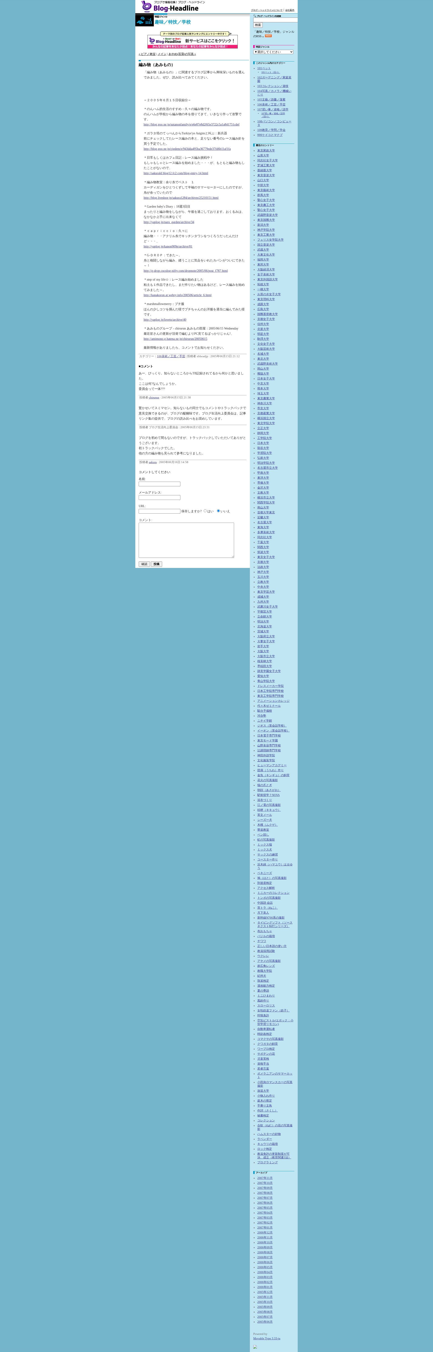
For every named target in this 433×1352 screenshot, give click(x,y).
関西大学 (263, 547)
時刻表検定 (264, 1034)
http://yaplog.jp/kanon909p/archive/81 (168, 246)
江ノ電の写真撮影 (269, 805)
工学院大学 (264, 438)
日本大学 (263, 443)
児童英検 (263, 1058)
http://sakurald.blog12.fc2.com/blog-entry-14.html (176, 173)
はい (210, 511)
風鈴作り (263, 1000)
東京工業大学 (266, 234)
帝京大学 (263, 408)
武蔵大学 (263, 249)
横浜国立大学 (266, 418)
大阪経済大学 (266, 269)
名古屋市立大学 (267, 467)
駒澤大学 (263, 339)
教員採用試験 (266, 951)
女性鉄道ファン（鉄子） (273, 1010)
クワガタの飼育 (267, 1043)
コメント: (145, 520)
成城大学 (263, 596)
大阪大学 (263, 651)
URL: (142, 506)
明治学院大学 (266, 462)
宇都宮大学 (264, 611)
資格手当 (263, 1063)
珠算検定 (263, 980)
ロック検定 (264, 1149)
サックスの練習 (267, 854)
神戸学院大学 (266, 229)
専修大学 (263, 482)
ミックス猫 (264, 844)
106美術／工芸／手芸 (171, 356)
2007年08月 (265, 1192)
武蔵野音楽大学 (267, 215)
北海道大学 (264, 626)
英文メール (264, 815)
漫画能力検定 (266, 985)
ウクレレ (263, 956)
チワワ (261, 941)
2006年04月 (265, 1272)
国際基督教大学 (267, 314)
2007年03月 (265, 1217)
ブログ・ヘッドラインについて (267, 10)
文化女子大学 (266, 343)
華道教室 (263, 829)
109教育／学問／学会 (271, 130)
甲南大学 (263, 472)
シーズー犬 (264, 819)
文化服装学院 (266, 760)
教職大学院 (264, 970)
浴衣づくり (264, 800)
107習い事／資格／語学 (272, 109)
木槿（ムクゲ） (267, 824)
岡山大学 (263, 368)
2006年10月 (265, 1242)
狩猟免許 (263, 1015)
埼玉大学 (263, 393)
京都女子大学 (266, 319)
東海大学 (263, 527)
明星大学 (263, 334)
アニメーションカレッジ (273, 700)
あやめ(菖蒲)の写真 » (182, 54)
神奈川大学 (264, 403)
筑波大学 (263, 552)
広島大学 (263, 309)
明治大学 (263, 621)
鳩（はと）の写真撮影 (272, 878)
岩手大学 (263, 646)
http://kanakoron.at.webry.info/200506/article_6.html (178, 295)
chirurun (154, 397)
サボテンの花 (266, 1053)
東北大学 (263, 358)
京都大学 (263, 562)
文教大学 (263, 492)
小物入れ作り (266, 1095)
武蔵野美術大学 (267, 363)
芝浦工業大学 (266, 165)
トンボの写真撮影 (269, 897)
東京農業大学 (266, 398)
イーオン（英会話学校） (273, 730)
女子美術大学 (266, 274)
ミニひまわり (266, 995)
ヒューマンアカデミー (272, 765)
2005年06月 (265, 1321)
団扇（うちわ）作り (270, 770)
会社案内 (289, 10)
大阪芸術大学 (266, 348)
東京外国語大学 (267, 279)
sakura (153, 462)
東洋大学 (263, 477)
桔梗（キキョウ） (269, 810)
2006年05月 (265, 1267)
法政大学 (263, 567)
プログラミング (267, 1162)
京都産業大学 (266, 413)
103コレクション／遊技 (272, 86)
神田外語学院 (266, 755)
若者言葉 (263, 1068)
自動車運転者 (266, 1029)
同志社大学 (264, 537)
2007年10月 (265, 1183)
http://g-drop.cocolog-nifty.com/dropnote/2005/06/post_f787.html (186, 270)
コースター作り (267, 859)
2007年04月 (265, 1212)
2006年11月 (265, 1237)
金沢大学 (263, 487)
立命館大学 (264, 616)
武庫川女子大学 (267, 606)
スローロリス (266, 1005)
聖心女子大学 (266, 200)
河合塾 (261, 715)
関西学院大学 (266, 502)
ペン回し (263, 834)
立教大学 (263, 581)
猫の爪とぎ (264, 785)
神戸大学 (263, 572)
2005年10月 (265, 1302)
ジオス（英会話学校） (272, 725)
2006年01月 (265, 1287)
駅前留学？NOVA (268, 795)
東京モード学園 (267, 740)
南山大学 (263, 507)
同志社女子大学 (267, 160)
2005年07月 (265, 1316)
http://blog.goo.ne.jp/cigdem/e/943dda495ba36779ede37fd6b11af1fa (187, 149)
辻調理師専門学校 (269, 750)
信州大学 (263, 324)
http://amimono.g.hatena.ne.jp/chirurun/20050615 (175, 339)
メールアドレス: (150, 492)
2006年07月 (265, 1257)
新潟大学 (263, 224)
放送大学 (263, 1090)
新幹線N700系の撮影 (271, 917)
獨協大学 (263, 373)
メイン (162, 54)
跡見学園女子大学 (269, 671)
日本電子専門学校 (269, 735)
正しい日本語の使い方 (272, 946)
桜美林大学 (264, 661)
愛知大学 (263, 676)
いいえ (225, 511)
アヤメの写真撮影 (269, 961)
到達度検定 (264, 883)
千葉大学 (263, 542)
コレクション (266, 1120)
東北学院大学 (266, 423)
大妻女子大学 (266, 641)
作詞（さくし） (267, 1110)
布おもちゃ (264, 931)
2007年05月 (265, 1207)
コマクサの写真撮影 (270, 1039)
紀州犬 (261, 975)
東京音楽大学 (266, 175)
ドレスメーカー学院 (270, 686)
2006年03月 (265, 1277)
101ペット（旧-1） (270, 72)
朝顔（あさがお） (269, 790)
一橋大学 (263, 289)
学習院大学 (264, 453)
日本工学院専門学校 (270, 691)
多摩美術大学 (266, 532)
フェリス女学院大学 (270, 239)
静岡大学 (263, 433)
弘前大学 (263, 458)
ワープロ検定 (266, 1048)
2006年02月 (265, 1282)
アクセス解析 (266, 888)
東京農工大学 (266, 205)
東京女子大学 (266, 557)
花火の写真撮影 (267, 780)
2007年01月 (265, 1227)
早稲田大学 (264, 666)
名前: (142, 479)
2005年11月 (265, 1297)
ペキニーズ (264, 873)
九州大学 (263, 601)
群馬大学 (263, 195)
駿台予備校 (264, 710)
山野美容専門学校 (269, 745)
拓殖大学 (263, 284)
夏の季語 (263, 990)
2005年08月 (265, 1311)
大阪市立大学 (266, 656)
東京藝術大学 (266, 190)
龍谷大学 (263, 448)
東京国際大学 (266, 220)
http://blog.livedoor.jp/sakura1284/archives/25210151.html (181, 197)
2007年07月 (265, 1197)
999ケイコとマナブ (270, 135)
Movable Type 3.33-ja (266, 1338)
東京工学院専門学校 (270, 696)
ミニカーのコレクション (273, 892)
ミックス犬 (264, 849)
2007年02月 (265, 1222)
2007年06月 (265, 1202)
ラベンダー (264, 1139)
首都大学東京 (266, 512)
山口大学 (263, 180)
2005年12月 (265, 1292)
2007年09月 (265, 1188)
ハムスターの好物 (269, 1134)
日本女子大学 (266, 378)
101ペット (264, 68)
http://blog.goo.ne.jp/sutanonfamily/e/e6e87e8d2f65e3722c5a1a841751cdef (192, 124)
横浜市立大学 (266, 497)
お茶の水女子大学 (269, 294)
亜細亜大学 (264, 170)
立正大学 (263, 428)
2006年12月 (265, 1232)
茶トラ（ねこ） (267, 907)
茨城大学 (263, 631)
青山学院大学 (266, 681)
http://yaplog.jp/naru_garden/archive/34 (169, 222)
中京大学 (263, 383)
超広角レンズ (266, 966)
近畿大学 (263, 517)
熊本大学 (263, 388)
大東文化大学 (266, 254)
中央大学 (263, 586)
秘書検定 (263, 1115)
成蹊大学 (263, 304)
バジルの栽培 (266, 936)
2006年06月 (265, 1262)
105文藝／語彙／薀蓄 (271, 99)
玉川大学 (263, 577)
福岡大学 (263, 259)
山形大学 (263, 155)
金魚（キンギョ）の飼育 (273, 775)
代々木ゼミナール (269, 705)
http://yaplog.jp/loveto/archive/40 (165, 319)
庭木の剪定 (264, 1100)
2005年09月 (265, 1307)
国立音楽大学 (266, 244)
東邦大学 (263, 264)
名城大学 (263, 353)
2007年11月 (265, 1178)
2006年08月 (265, 1252)
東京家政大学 (266, 150)
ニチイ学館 (264, 720)
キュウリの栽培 (267, 1144)
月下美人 (263, 912)
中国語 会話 (265, 902)
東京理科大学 (266, 299)
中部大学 (263, 185)
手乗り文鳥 (264, 1105)
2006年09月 (265, 1247)
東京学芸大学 (266, 591)
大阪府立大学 (266, 636)
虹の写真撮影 (266, 839)
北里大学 (263, 329)
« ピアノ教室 (147, 54)
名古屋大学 (264, 522)
